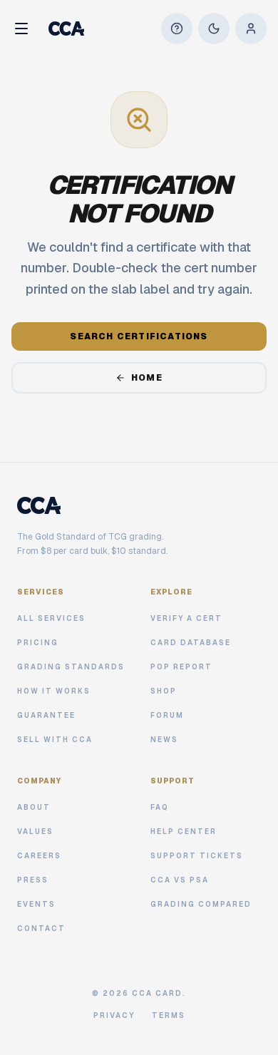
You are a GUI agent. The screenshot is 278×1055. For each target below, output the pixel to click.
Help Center (183, 831)
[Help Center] (176, 28)
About (34, 807)
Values (35, 831)
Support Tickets (196, 855)
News (164, 739)
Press (32, 880)
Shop (163, 691)
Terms (168, 1015)
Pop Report (181, 666)
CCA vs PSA (179, 880)
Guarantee (46, 715)
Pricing (37, 642)
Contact (41, 928)
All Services (51, 618)
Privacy (114, 1015)
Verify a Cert (186, 618)
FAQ (159, 807)
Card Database (190, 642)
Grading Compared (201, 904)
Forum (167, 715)
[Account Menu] (251, 28)
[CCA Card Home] (66, 28)
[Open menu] (21, 28)
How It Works (54, 691)
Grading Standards (71, 666)
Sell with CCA (55, 739)
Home (147, 378)
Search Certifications (138, 336)
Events (36, 904)
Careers (39, 855)
